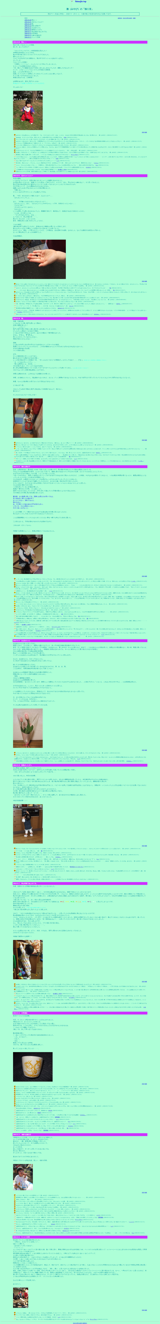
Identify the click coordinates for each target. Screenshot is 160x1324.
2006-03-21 (28, 27)
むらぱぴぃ (72, 997)
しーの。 (141, 461)
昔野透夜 (57, 1117)
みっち (71, 306)
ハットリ (16, 622)
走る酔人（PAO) (62, 169)
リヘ (74, 1123)
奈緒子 (39, 1112)
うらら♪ (96, 163)
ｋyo (50, 591)
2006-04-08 (28, 20)
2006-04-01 (28, 22)
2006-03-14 (28, 33)
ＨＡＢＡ (88, 167)
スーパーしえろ (56, 626)
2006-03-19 (28, 29)
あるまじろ (61, 308)
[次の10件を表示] (127, 18)
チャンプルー (74, 154)
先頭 (143, 132)
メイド (98, 1215)
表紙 (134, 18)
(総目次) (120, 18)
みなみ (50, 1110)
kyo (97, 165)
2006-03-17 (28, 31)
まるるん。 (97, 314)
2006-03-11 (28, 37)
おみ (65, 137)
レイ (58, 160)
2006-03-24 (28, 26)
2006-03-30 (28, 24)
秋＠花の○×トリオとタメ (76, 866)
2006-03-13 (28, 35)
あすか (118, 303)
